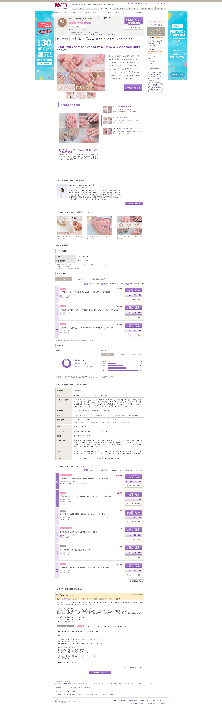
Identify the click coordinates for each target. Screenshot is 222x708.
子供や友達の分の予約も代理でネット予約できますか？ (156, 84)
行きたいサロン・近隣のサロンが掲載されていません (156, 75)
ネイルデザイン (152, 63)
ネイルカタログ (119, 8)
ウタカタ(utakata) (76, 694)
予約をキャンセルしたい (155, 87)
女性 (107, 354)
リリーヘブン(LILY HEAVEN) (89, 694)
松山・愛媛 (58, 683)
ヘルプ (164, 3)
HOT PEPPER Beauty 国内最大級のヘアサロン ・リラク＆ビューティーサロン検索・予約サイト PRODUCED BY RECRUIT (62, 6)
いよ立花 (93, 683)
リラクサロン (133, 8)
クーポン (150, 58)
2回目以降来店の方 (98, 279)
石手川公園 (100, 683)
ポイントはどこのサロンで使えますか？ (156, 80)
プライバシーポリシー (152, 703)
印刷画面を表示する (136, 581)
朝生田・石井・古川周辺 (70, 683)
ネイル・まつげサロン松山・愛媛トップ (113, 12)
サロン (149, 54)
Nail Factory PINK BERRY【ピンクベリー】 (90, 18)
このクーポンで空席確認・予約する (134, 290)
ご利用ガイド (163, 703)
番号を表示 (77, 390)
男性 (122, 354)
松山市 (86, 683)
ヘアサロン (78, 8)
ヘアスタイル (92, 8)
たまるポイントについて (155, 41)
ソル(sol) (58, 694)
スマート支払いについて (155, 72)
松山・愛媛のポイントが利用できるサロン (82, 687)
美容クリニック (160, 8)
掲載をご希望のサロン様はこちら (156, 700)
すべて (64, 279)
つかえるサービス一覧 (154, 43)
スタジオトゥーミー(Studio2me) (105, 694)
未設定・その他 (137, 354)
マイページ (156, 3)
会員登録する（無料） (156, 25)
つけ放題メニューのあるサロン (147, 683)
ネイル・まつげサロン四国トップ (92, 12)
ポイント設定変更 (153, 45)
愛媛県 (80, 683)
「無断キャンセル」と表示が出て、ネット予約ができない (156, 90)
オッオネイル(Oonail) (65, 694)
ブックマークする (135, 27)
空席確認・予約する (133, 21)
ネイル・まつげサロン (105, 8)
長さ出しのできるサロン (129, 683)
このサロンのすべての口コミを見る (133, 667)
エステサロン (146, 8)
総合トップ (58, 12)
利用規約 (141, 703)
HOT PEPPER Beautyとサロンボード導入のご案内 (128, 700)
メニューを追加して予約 (134, 295)
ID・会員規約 (134, 703)
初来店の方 (81, 279)
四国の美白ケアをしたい (62, 687)
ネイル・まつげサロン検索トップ (139, 3)
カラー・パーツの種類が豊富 (113, 683)
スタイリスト (151, 56)
